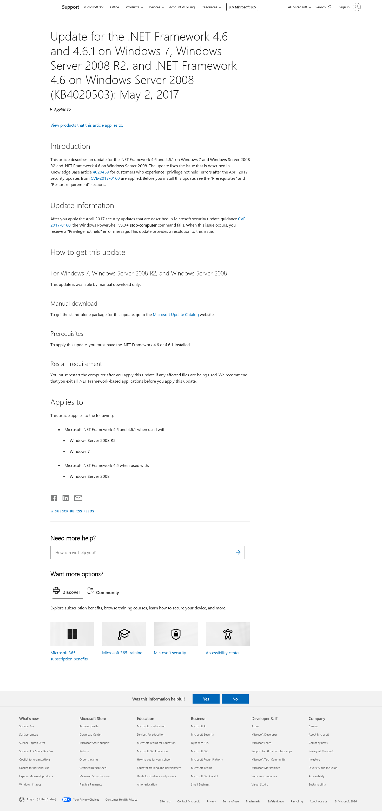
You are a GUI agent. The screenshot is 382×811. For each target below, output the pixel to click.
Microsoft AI (198, 726)
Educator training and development (159, 768)
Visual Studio (260, 784)
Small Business (200, 784)
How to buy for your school (153, 759)
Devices (154, 7)
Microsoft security (170, 652)
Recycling (297, 801)
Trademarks (253, 801)
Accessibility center (223, 652)
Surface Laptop (28, 734)
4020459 (101, 172)
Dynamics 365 (200, 743)
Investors (314, 759)
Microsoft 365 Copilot (204, 776)
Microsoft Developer (264, 734)
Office (114, 7)
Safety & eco (276, 801)
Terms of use (231, 801)
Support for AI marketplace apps (272, 751)
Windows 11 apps (30, 784)
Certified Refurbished (93, 768)
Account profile (89, 726)
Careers (314, 726)
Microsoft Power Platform (207, 759)
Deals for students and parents (156, 776)
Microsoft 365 (93, 7)
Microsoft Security (202, 734)
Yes (206, 698)
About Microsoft (319, 734)
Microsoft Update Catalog (176, 314)
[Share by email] (75, 497)
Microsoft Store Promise (95, 776)
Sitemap (165, 801)
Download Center (91, 734)
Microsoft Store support (94, 743)
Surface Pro (26, 726)
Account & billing (182, 7)
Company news (318, 743)
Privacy (211, 801)
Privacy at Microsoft (321, 751)
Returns (84, 751)
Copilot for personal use (34, 768)
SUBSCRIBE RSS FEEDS (74, 511)
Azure (255, 726)
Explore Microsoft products (36, 776)
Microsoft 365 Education (152, 751)
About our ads (318, 801)
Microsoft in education (151, 726)
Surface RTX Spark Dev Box (36, 751)
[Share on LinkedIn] (63, 497)
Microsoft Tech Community (268, 759)
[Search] (238, 552)
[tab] (67, 591)
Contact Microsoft (188, 801)
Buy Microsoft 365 (242, 7)
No (235, 698)
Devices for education (150, 734)
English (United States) (41, 799)
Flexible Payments (91, 784)
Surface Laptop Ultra (32, 743)
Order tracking (89, 759)
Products (132, 7)
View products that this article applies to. (86, 125)
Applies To (62, 109)
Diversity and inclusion (323, 768)
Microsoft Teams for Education (156, 743)
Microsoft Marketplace (266, 768)
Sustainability (317, 784)
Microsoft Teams (201, 768)
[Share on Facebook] (54, 497)
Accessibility (316, 776)
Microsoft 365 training (122, 652)
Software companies (264, 776)
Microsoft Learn (261, 743)
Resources (209, 7)
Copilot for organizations (34, 759)
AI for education (147, 784)
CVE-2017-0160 (105, 178)
